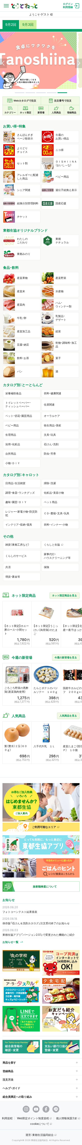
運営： (40, 1134)
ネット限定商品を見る (64, 595)
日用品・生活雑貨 (15, 483)
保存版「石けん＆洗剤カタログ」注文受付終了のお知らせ (36, 923)
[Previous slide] (3, 63)
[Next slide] (78, 63)
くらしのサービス (16, 555)
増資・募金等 (12, 576)
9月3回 (28, 25)
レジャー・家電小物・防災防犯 (21, 513)
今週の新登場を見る (66, 657)
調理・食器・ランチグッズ (20, 492)
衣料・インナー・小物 (56, 524)
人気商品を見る (68, 715)
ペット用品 (50, 502)
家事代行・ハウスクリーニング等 (57, 556)
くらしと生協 (52, 544)
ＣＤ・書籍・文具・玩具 (56, 513)
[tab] (19, 92)
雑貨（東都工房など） (17, 544)
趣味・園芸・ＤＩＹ (16, 502)
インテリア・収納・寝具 (18, 524)
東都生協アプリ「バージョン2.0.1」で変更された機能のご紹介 (38, 934)
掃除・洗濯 (50, 483)
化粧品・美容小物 (54, 492)
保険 (46, 567)
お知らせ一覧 (10, 942)
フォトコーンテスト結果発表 (19, 911)
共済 (8, 567)
